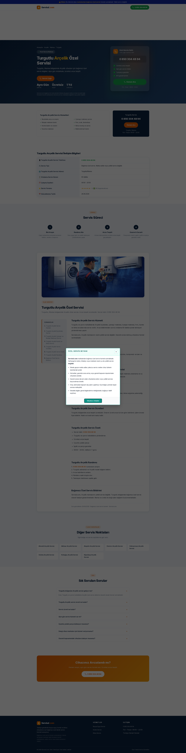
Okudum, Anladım (93, 401)
